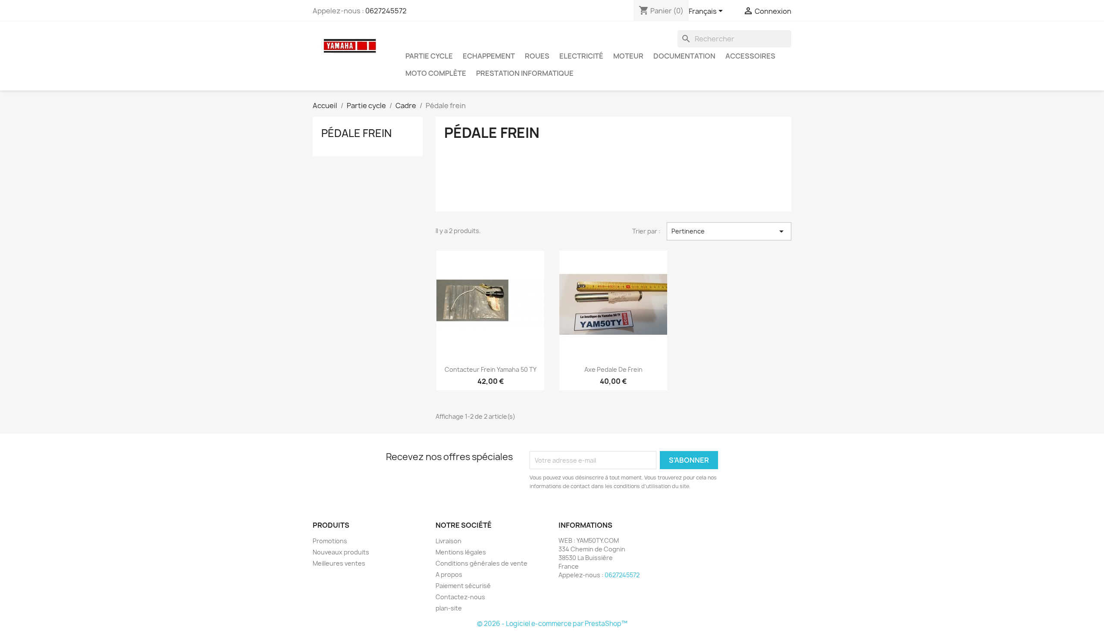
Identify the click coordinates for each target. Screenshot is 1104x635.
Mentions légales (461, 552)
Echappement (489, 56)
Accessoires (750, 56)
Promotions (330, 541)
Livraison (448, 541)
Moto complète (435, 73)
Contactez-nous (460, 597)
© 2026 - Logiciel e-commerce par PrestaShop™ (552, 623)
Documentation (684, 56)
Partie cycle (429, 56)
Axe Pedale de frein (613, 369)
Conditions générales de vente (481, 563)
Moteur (628, 56)
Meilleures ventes (339, 563)
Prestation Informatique (525, 73)
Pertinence (729, 231)
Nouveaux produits (341, 552)
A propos (449, 574)
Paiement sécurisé (463, 586)
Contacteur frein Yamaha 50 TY (490, 369)
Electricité (581, 56)
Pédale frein (356, 133)
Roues (537, 56)
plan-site (449, 608)
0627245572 (386, 11)
